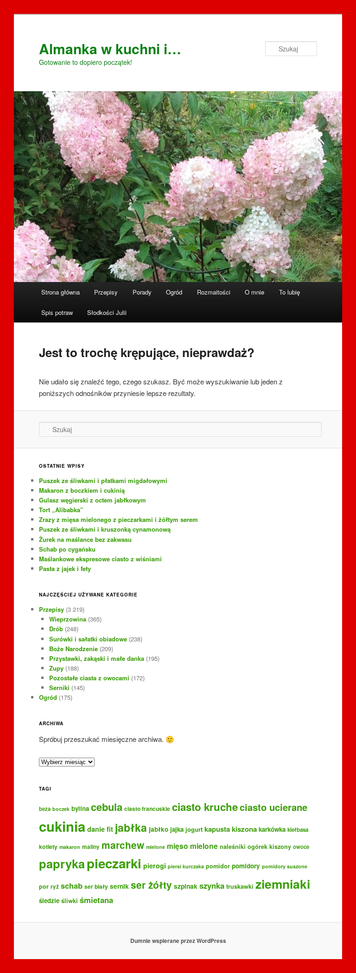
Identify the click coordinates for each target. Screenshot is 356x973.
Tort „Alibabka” (61, 509)
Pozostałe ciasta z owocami (89, 677)
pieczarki (114, 863)
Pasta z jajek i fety (65, 568)
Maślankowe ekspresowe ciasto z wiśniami (100, 558)
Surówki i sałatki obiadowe (88, 638)
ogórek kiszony (269, 846)
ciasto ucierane (273, 807)
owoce (301, 846)
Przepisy (106, 292)
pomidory (246, 865)
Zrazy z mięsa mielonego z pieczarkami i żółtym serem (118, 519)
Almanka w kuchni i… (110, 48)
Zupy (56, 668)
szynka (211, 885)
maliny (91, 847)
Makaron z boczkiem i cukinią (82, 490)
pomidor (218, 866)
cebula (106, 806)
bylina (80, 808)
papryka (62, 863)
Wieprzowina (67, 619)
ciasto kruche (205, 806)
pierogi (154, 865)
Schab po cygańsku (67, 549)
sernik (119, 886)
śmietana (96, 899)
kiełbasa (297, 830)
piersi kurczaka (186, 866)
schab (72, 885)
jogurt (194, 829)
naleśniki (233, 846)
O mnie (254, 292)
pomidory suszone (284, 866)
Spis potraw (57, 312)
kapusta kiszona (230, 829)
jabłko (158, 829)
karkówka (272, 829)
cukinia (62, 826)
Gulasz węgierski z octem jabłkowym (92, 500)
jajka (177, 829)
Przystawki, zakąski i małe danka (96, 658)
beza (45, 808)
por (44, 886)
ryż (55, 887)
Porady (142, 292)
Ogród (174, 292)
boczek (61, 808)
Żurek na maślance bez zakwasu (85, 539)
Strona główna (60, 292)
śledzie (49, 900)
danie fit (100, 829)
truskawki (240, 886)
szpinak (185, 886)
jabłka (131, 827)
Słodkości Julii (107, 312)
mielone (155, 846)
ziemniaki (282, 883)
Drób (56, 628)
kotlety (48, 846)
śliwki (69, 901)
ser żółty (151, 884)
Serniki (59, 687)
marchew (123, 845)
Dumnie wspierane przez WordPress (178, 940)
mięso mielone (192, 846)
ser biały (96, 886)
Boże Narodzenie (73, 648)
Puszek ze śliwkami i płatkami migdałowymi (103, 480)
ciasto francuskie (147, 808)
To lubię (289, 292)
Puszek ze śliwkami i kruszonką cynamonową (105, 529)
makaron (69, 846)
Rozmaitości (213, 292)
